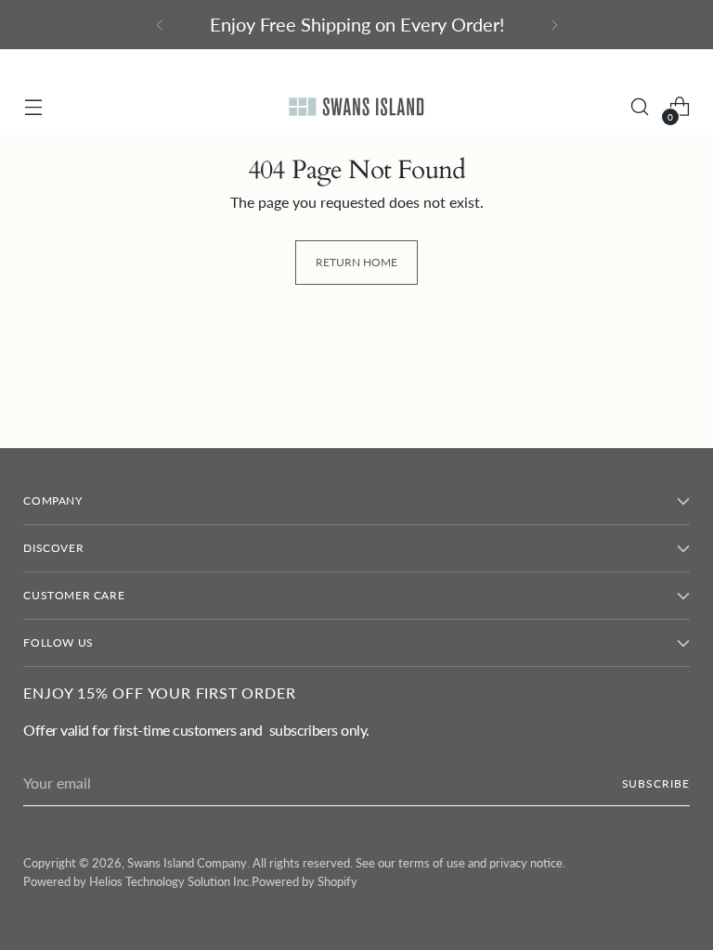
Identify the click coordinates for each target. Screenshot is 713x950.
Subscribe (656, 783)
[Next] (554, 24)
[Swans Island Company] (356, 107)
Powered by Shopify (304, 881)
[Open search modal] (640, 107)
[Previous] (159, 24)
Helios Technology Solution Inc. (170, 881)
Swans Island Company (187, 862)
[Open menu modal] (33, 107)
